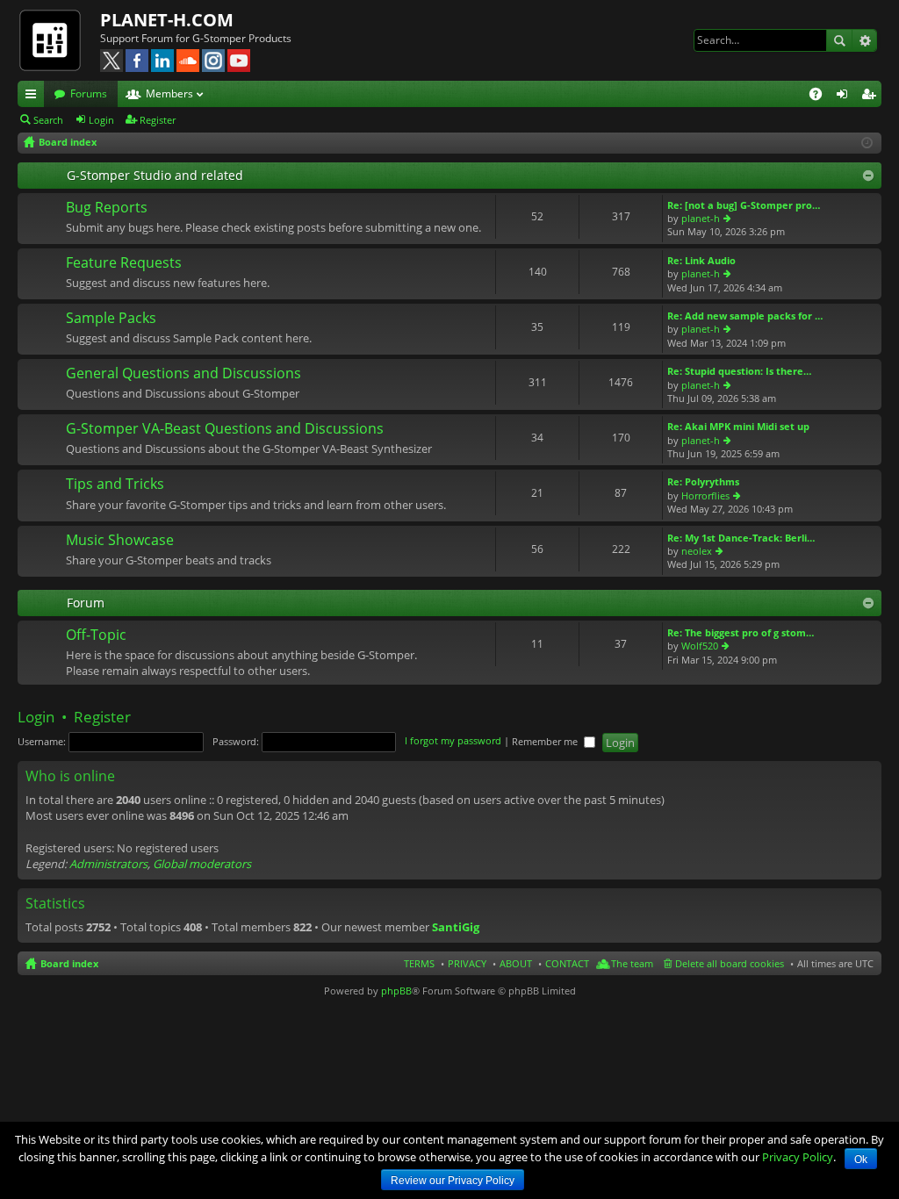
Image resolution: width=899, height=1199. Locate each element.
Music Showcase (120, 540)
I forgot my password (453, 741)
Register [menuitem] (871, 96)
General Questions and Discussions (183, 374)
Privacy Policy (797, 1157)
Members (169, 93)
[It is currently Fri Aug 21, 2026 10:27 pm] (867, 142)
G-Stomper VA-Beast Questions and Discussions (225, 429)
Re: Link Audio (701, 260)
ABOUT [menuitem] (516, 963)
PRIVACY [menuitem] (467, 963)
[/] (59, 39)
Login (101, 119)
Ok (860, 1159)
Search (839, 40)
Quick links (34, 96)
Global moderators (202, 864)
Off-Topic (96, 635)
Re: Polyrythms (703, 481)
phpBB (396, 990)
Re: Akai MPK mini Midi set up (738, 426)
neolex (696, 550)
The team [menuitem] (632, 963)
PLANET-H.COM (167, 20)
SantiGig (455, 927)
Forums (88, 93)
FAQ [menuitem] (821, 96)
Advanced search (864, 40)
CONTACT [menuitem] (567, 963)
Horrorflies (705, 495)
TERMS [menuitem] (419, 963)
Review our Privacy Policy (452, 1180)
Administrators (108, 864)
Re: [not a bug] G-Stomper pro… (743, 205)
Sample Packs (111, 318)
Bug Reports (106, 208)
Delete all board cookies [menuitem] (729, 963)
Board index (69, 963)
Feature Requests (124, 263)
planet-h (700, 218)
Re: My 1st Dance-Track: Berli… (741, 537)
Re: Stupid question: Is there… (739, 370)
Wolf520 (699, 645)
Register (158, 119)
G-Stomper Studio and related (155, 175)
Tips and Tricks (115, 484)
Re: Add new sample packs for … (745, 315)
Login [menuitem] (845, 96)
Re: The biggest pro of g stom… (740, 632)
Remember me (546, 741)
